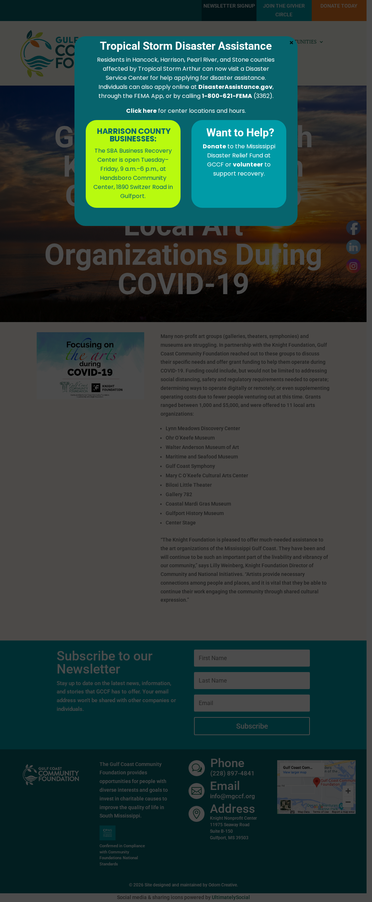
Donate (214, 146)
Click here (141, 111)
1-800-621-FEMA (227, 96)
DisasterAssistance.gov (235, 87)
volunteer (248, 164)
